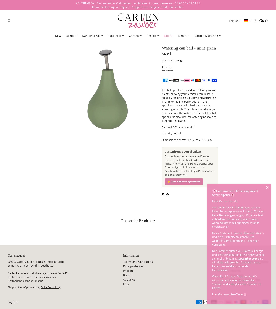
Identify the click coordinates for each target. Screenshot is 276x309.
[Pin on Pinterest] (167, 194)
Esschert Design (173, 60)
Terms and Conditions (138, 262)
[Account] (255, 20)
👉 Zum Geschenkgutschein (184, 181)
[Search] (9, 20)
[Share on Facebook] (163, 194)
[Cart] (266, 20)
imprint (128, 270)
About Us (129, 279)
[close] (267, 187)
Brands (128, 275)
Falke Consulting (51, 287)
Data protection (134, 266)
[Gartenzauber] (138, 21)
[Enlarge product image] (107, 89)
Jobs (126, 284)
